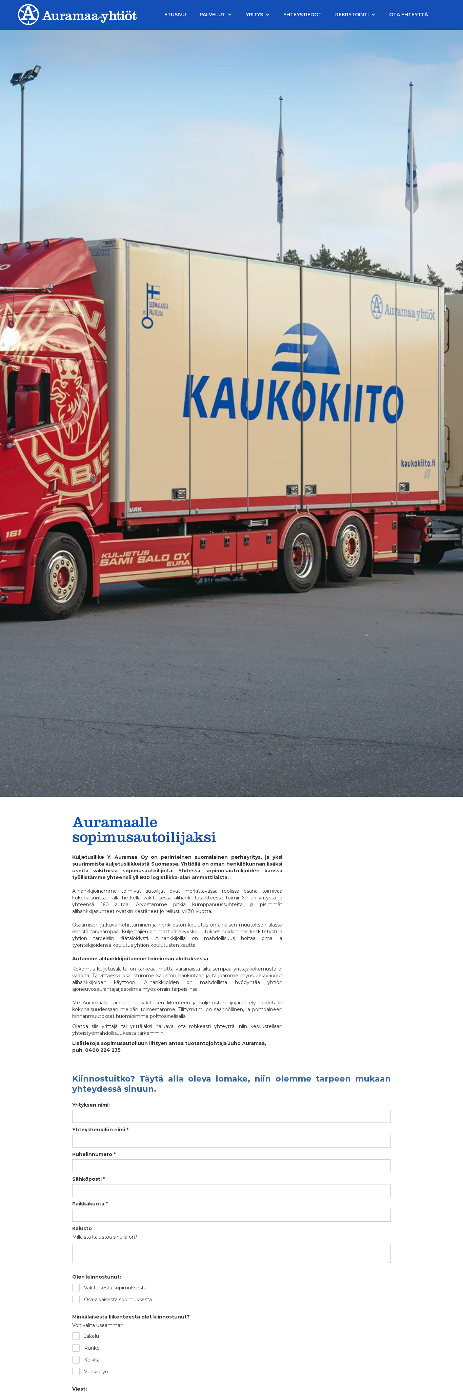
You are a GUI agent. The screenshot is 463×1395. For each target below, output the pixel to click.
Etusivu (175, 15)
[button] (216, 14)
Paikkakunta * (90, 1204)
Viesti (79, 1389)
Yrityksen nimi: (91, 1105)
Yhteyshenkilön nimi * (100, 1130)
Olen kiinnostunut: (96, 1277)
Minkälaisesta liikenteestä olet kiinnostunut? (131, 1317)
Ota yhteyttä (408, 15)
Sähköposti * (88, 1179)
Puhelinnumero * (94, 1154)
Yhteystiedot (302, 15)
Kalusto (82, 1228)
